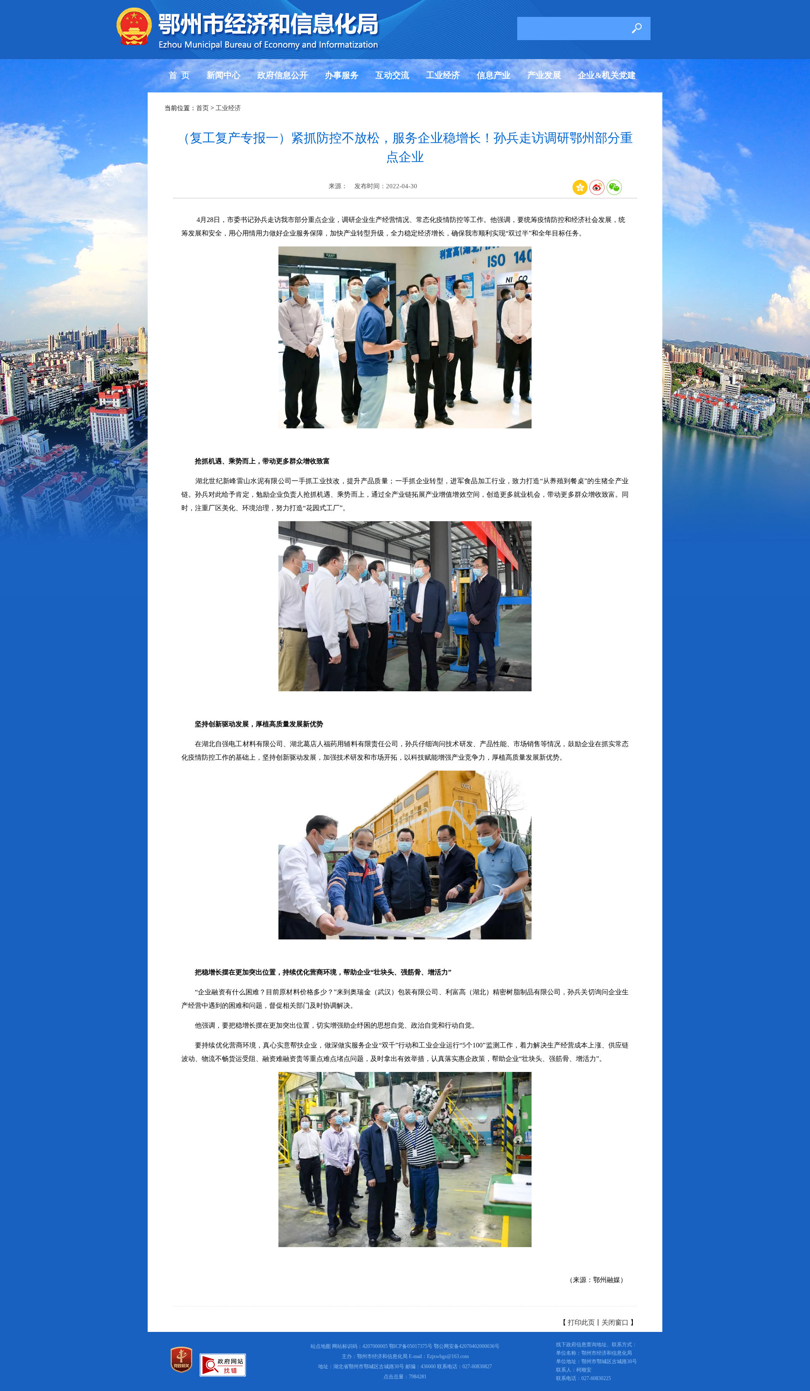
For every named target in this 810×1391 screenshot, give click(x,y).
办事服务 (342, 75)
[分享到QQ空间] (580, 192)
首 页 (179, 75)
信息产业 (493, 75)
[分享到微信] (614, 192)
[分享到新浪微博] (597, 192)
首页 (202, 108)
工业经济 (443, 75)
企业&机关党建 (607, 75)
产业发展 (544, 75)
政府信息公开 (282, 75)
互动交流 (392, 75)
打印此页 (581, 1322)
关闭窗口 (615, 1322)
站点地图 (320, 1346)
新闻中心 (223, 75)
